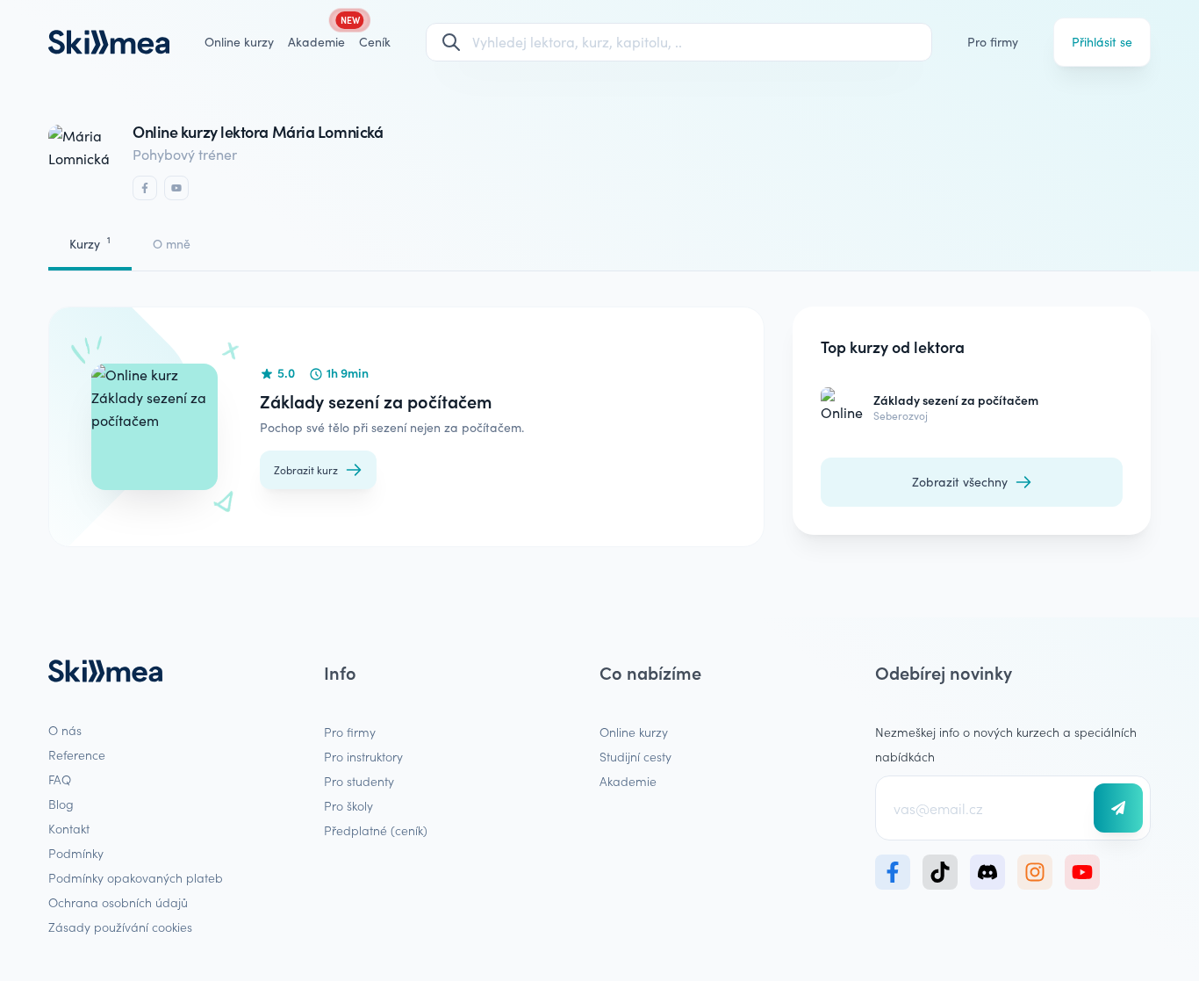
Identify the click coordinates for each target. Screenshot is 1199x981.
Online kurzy (239, 41)
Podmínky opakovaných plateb (135, 877)
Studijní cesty (635, 756)
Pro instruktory (363, 756)
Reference (76, 754)
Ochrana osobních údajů (118, 902)
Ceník (375, 41)
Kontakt (69, 828)
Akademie (628, 781)
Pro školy (348, 805)
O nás (65, 730)
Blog (61, 803)
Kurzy (90, 243)
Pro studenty (359, 781)
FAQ (59, 779)
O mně (171, 243)
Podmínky (76, 853)
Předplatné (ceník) (375, 830)
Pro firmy (992, 41)
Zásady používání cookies (120, 926)
